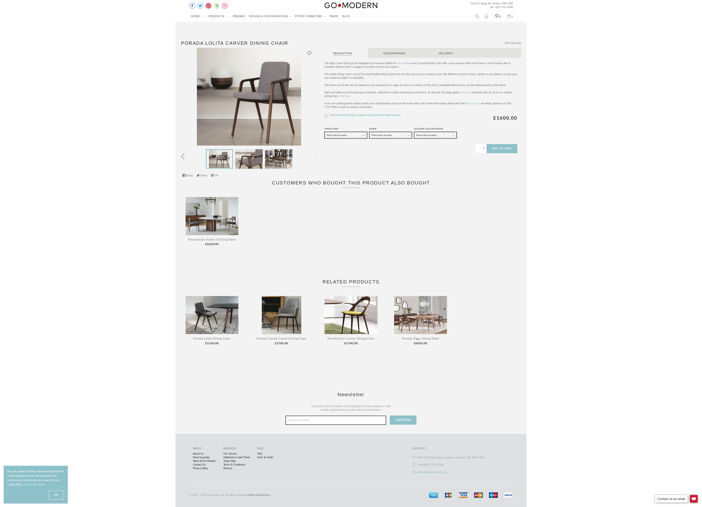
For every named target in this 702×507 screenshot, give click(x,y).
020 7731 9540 (504, 7)
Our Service (230, 454)
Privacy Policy (200, 468)
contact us (474, 103)
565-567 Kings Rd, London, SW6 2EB (492, 3)
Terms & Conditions (234, 465)
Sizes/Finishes (394, 53)
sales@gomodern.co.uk (431, 472)
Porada (401, 63)
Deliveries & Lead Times (236, 457)
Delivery (446, 53)
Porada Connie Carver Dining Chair (281, 338)
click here (465, 92)
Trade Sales (229, 461)
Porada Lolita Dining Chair (212, 338)
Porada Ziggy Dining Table (420, 338)
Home (196, 16)
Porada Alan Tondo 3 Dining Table (212, 239)
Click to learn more (34, 484)
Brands (239, 16)
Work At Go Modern (204, 461)
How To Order (265, 457)
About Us (198, 454)
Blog (346, 16)
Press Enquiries (201, 457)
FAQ (259, 454)
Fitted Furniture (309, 16)
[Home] (351, 5)
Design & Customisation (269, 16)
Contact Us (199, 465)
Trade (334, 16)
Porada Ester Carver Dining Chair (351, 338)
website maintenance (258, 495)
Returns (227, 468)
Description (342, 53)
